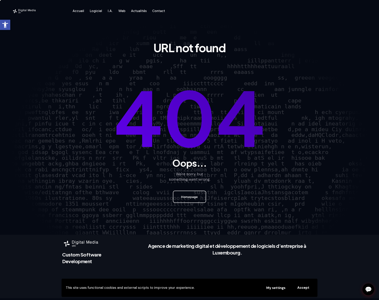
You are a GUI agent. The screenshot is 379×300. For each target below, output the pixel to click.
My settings (275, 288)
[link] (5, 25)
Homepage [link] (189, 197)
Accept (303, 287)
